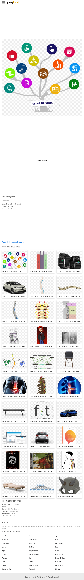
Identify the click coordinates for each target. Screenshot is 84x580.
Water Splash (33, 565)
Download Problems (16, 242)
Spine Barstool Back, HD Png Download (70, 371)
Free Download (42, 161)
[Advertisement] (42, 24)
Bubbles (31, 547)
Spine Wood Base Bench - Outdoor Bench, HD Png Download (22, 421)
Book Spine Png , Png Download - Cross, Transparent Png (49, 421)
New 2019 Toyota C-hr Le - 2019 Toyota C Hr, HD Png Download (23, 296)
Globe (31, 562)
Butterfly (5, 539)
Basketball (5, 543)
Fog (56, 547)
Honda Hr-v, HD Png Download (40, 446)
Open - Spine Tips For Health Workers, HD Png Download (48, 296)
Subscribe (32, 543)
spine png (6, 201)
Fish (3, 562)
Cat (56, 539)
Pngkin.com (59, 565)
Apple (57, 536)
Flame (31, 536)
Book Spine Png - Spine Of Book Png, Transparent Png (47, 271)
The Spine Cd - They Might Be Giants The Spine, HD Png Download (52, 471)
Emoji (4, 554)
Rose (57, 550)
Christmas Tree (34, 554)
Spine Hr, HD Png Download (11, 271)
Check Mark (59, 554)
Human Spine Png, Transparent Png (69, 296)
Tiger (3, 550)
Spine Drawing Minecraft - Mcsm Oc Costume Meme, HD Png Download (53, 346)
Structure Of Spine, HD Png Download (14, 321)
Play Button (59, 543)
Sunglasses (33, 539)
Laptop (4, 547)
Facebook (32, 569)
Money (57, 569)
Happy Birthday (60, 558)
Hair (30, 558)
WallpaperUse (33, 550)
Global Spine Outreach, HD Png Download (16, 371)
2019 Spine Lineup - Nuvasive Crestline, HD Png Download (21, 346)
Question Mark (7, 569)
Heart (4, 536)
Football (4, 558)
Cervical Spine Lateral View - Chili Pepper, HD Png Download (49, 396)
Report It (5, 242)
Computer (58, 562)
